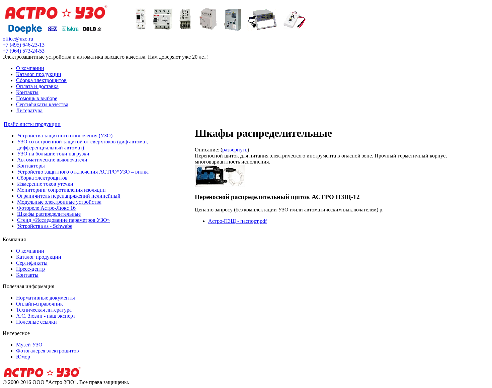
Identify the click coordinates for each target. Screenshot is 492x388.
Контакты (27, 92)
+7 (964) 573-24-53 (24, 51)
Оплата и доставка (37, 86)
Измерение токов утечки (45, 184)
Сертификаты (32, 263)
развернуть (234, 149)
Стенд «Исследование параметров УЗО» (63, 220)
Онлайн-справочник (39, 304)
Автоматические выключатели (52, 160)
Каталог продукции (38, 74)
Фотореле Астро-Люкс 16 (46, 208)
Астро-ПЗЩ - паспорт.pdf (237, 221)
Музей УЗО (29, 344)
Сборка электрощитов (41, 80)
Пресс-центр (30, 269)
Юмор (23, 357)
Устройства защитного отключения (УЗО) (64, 135)
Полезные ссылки (36, 322)
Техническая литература (44, 310)
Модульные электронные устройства (59, 202)
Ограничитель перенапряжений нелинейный (68, 196)
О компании (30, 68)
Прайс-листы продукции (32, 124)
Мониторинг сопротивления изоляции (61, 190)
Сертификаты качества (42, 104)
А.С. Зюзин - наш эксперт (45, 316)
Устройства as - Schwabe (44, 226)
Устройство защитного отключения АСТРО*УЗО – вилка (83, 172)
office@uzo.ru (18, 39)
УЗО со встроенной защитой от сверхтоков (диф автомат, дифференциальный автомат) (82, 144)
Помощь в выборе (36, 98)
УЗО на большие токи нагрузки (53, 153)
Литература (29, 110)
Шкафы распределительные (49, 214)
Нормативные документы (45, 298)
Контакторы (31, 166)
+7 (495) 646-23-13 (24, 45)
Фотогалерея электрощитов (47, 350)
